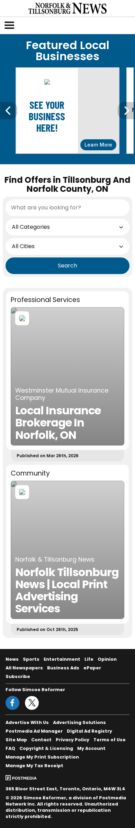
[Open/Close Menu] (9, 25)
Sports (31, 659)
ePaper (92, 668)
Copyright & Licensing (46, 748)
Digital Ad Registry (89, 731)
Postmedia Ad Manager (34, 731)
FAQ (10, 748)
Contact (41, 740)
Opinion (107, 659)
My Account (91, 748)
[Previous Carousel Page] (8, 110)
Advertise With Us (27, 722)
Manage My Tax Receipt (34, 766)
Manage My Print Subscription (42, 757)
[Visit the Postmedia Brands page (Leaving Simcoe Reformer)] (21, 777)
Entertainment (62, 659)
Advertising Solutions (79, 722)
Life (88, 659)
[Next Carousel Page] (126, 110)
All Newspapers (24, 668)
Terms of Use (109, 740)
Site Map (16, 740)
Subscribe (18, 676)
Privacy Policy (72, 740)
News (12, 659)
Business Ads (63, 668)
